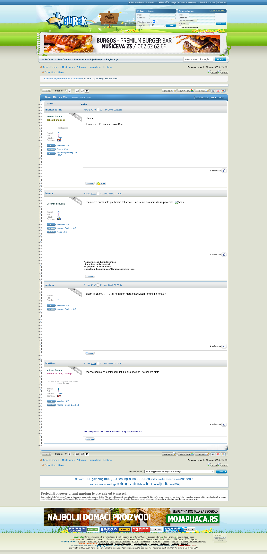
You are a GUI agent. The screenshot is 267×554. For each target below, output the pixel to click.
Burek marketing (188, 2)
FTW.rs (135, 541)
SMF (167, 548)
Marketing (164, 543)
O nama (154, 543)
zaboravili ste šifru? (217, 11)
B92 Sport (178, 539)
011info (166, 541)
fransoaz (167, 479)
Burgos (175, 541)
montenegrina (53, 109)
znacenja (186, 479)
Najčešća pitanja (168, 2)
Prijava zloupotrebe (185, 537)
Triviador (81, 541)
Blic (83, 539)
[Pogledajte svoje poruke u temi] (223, 91)
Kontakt (175, 543)
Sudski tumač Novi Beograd (193, 541)
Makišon (50, 363)
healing (122, 479)
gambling (97, 479)
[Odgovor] (202, 91)
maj (177, 484)
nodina (49, 285)
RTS (187, 539)
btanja (49, 193)
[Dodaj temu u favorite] (218, 91)
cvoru (171, 484)
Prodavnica (80, 59)
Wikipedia (91, 539)
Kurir (162, 539)
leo (149, 483)
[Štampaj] (213, 91)
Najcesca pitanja (154, 537)
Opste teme (67, 67)
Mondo (101, 539)
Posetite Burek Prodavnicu (143, 2)
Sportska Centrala (135, 539)
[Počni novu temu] (169, 91)
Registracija (112, 59)
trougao (110, 479)
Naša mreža (119, 539)
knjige (102, 484)
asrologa (111, 484)
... (73, 90)
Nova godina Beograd (98, 541)
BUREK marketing (206, 33)
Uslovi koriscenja (141, 543)
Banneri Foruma (91, 537)
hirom (177, 479)
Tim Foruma (169, 537)
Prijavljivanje (96, 59)
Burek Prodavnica (124, 537)
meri (87, 479)
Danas (194, 539)
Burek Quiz (139, 537)
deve (156, 484)
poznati (93, 484)
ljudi (163, 483)
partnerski (156, 479)
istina (132, 479)
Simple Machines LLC (188, 548)
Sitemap (184, 543)
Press (109, 539)
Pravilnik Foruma (105, 543)
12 (77, 91)
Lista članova (64, 59)
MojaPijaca (145, 541)
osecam (143, 479)
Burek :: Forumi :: (50, 67)
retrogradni (128, 483)
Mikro (169, 539)
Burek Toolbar (107, 537)
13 (82, 91)
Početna (49, 59)
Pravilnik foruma (207, 2)
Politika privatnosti (123, 543)
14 (87, 91)
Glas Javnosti (152, 539)
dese (142, 484)
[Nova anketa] (185, 91)
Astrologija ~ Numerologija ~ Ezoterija (94, 67)
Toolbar (222, 2)
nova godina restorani (120, 541)
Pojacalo (156, 541)
